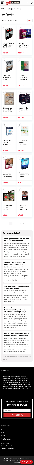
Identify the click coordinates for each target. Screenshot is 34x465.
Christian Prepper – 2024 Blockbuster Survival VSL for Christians (8, 80)
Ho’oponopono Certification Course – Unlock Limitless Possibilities (24, 178)
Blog (2, 433)
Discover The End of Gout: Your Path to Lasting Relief (23, 78)
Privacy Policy (5, 443)
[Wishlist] (31, 3)
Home (3, 9)
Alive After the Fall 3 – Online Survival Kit (8, 45)
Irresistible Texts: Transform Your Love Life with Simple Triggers (24, 210)
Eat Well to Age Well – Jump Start (23, 142)
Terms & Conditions (8, 446)
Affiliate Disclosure (7, 449)
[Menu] (2, 2)
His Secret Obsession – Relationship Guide (7, 176)
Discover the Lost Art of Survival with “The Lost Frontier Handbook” (8, 113)
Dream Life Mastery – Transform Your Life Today (7, 144)
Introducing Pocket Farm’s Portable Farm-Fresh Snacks (7, 210)
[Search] (27, 2)
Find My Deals (26, 462)
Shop (10, 9)
